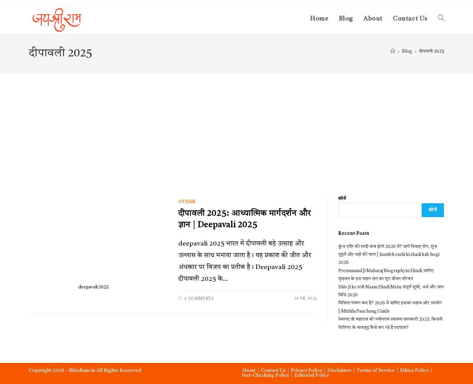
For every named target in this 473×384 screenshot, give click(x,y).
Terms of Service (376, 370)
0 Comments (199, 299)
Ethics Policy (414, 370)
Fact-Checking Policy (265, 375)
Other (187, 202)
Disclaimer (339, 370)
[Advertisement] (236, 125)
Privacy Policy (306, 370)
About (249, 370)
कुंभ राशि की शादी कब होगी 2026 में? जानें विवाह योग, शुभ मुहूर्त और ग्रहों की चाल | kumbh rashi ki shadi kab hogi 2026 (388, 254)
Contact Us (273, 370)
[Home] (393, 51)
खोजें (342, 198)
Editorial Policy (311, 375)
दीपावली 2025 (431, 51)
